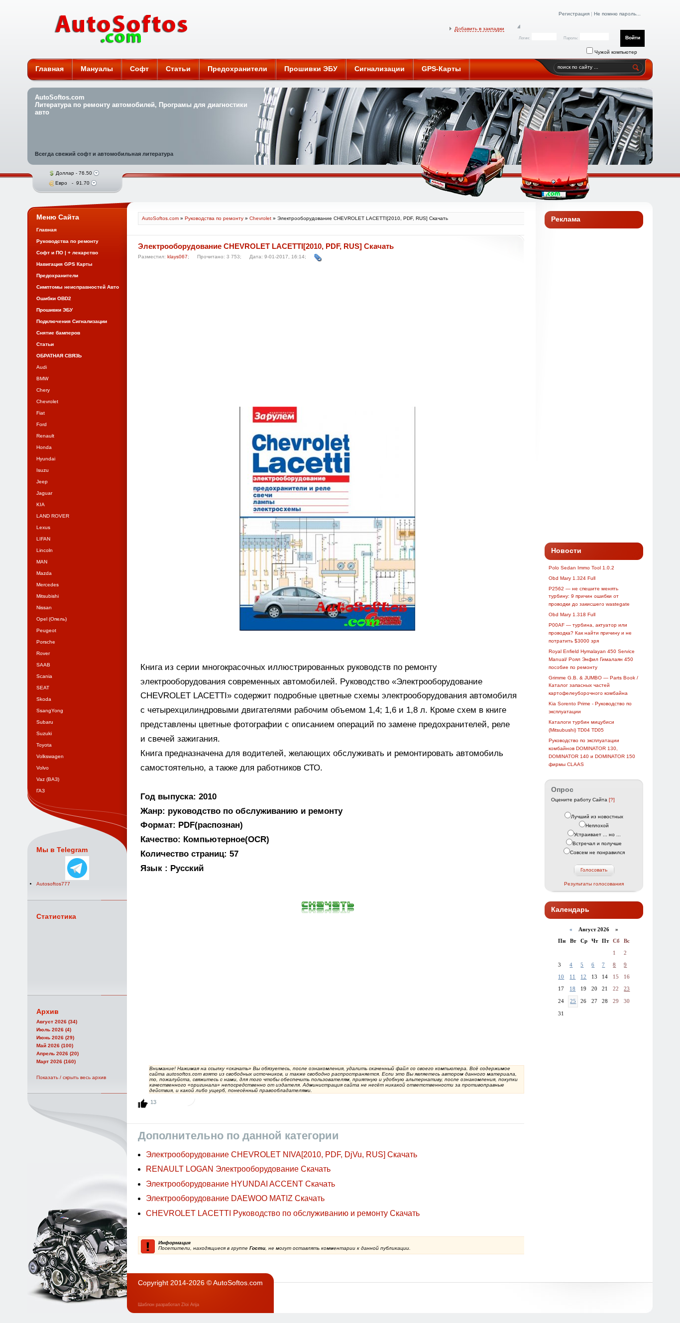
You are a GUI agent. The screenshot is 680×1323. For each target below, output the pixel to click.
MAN (41, 561)
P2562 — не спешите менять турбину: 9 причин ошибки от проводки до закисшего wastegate (589, 596)
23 (627, 989)
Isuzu (42, 470)
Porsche (45, 642)
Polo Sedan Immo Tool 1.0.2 (581, 567)
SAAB (43, 664)
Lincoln (44, 550)
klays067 (177, 256)
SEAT (42, 687)
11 (572, 977)
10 (561, 977)
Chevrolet (47, 401)
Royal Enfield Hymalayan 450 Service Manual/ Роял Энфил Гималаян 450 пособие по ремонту (592, 659)
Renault (45, 436)
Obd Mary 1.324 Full (572, 578)
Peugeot (46, 630)
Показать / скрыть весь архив (71, 1077)
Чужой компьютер (615, 52)
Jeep (42, 481)
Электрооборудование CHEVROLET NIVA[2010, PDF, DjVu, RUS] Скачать (281, 1154)
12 (583, 977)
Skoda (43, 699)
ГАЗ (40, 790)
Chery (43, 390)
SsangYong (49, 710)
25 (573, 1001)
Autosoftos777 (53, 883)
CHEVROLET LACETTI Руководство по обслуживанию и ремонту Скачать (283, 1213)
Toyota (44, 745)
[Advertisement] (328, 336)
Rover (43, 653)
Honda (44, 447)
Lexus (43, 527)
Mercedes (47, 584)
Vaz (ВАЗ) (47, 779)
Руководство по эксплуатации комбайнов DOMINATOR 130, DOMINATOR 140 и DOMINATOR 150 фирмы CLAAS (592, 752)
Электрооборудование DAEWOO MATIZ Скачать (235, 1198)
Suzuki (44, 733)
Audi (41, 367)
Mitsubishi (47, 596)
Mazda (44, 573)
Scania (44, 676)
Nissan (44, 607)
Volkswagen (50, 756)
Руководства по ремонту (214, 218)
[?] (612, 799)
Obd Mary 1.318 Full (572, 614)
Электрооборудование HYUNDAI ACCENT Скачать (240, 1184)
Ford (41, 424)
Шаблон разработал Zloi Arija (168, 1304)
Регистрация (574, 13)
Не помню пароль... (617, 13)
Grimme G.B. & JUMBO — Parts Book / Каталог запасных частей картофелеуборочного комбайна (593, 685)
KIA (40, 504)
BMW (42, 378)
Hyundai (45, 458)
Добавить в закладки (479, 28)
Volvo (42, 768)
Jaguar (44, 493)
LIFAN (43, 539)
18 (572, 989)
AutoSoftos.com (121, 29)
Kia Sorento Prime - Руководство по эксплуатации (590, 707)
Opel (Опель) (51, 619)
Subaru (44, 722)
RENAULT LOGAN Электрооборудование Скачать (238, 1169)
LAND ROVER (52, 516)
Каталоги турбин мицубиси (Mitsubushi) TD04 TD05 (581, 726)
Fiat (40, 413)
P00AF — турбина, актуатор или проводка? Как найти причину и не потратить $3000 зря (590, 633)
